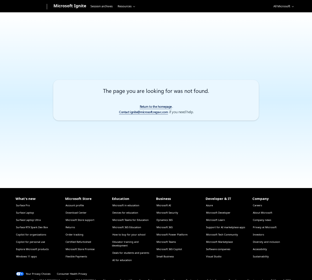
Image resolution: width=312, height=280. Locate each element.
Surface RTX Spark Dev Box (32, 227)
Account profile (75, 205)
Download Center (76, 212)
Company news (262, 220)
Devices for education (125, 212)
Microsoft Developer (218, 212)
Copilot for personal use (30, 241)
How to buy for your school (128, 234)
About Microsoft (262, 212)
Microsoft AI (163, 205)
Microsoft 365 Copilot (169, 249)
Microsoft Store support (80, 220)
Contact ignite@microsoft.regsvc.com (143, 112)
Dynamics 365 (164, 220)
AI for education (122, 260)
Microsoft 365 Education (126, 227)
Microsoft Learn (215, 220)
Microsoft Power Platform (172, 234)
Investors (258, 234)
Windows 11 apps (26, 256)
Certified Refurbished (78, 241)
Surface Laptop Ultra (28, 220)
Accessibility (260, 249)
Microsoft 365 (164, 227)
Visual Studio (214, 256)
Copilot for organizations (31, 234)
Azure (209, 205)
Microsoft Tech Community (222, 234)
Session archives (101, 6)
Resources (125, 6)
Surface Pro (23, 205)
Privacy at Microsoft (265, 227)
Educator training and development (125, 243)
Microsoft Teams (166, 241)
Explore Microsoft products (32, 249)
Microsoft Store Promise (80, 249)
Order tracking (74, 234)
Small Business (165, 256)
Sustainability (261, 256)
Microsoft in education (125, 205)
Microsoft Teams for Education (130, 220)
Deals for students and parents (130, 252)
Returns (70, 227)
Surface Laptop (25, 212)
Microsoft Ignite (69, 5)
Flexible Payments (76, 256)
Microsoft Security (167, 212)
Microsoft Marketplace (219, 241)
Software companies (218, 249)
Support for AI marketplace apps (225, 227)
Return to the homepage (156, 106)
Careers (257, 205)
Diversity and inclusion (266, 241)
